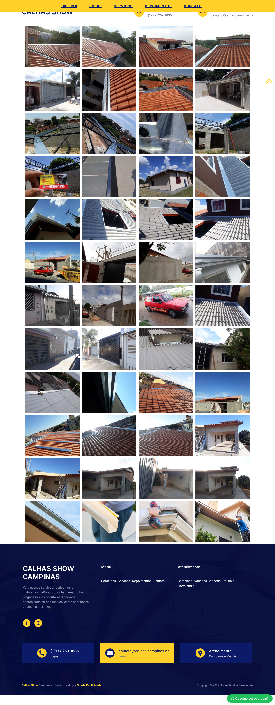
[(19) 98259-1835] (42, 653)
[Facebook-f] (26, 623)
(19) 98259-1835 (65, 651)
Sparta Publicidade (89, 685)
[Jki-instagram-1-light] (38, 623)
